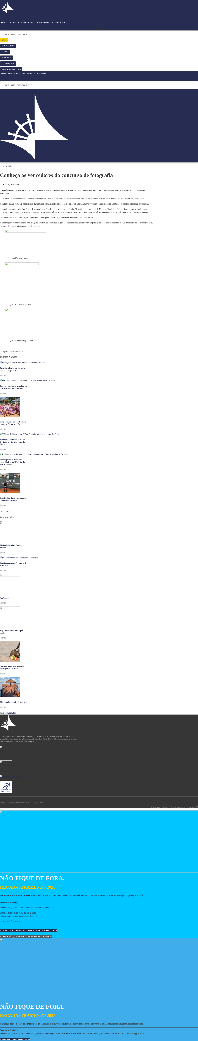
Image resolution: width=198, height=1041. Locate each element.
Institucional (26, 22)
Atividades (58, 22)
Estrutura (43, 22)
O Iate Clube (8, 22)
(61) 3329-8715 (15, 907)
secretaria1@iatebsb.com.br (37, 907)
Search (99, 29)
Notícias (8, 166)
